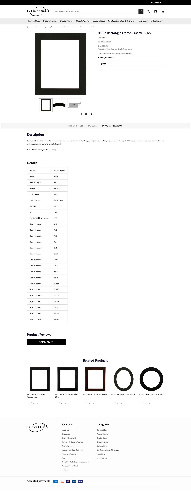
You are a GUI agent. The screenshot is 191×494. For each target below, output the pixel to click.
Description (75, 125)
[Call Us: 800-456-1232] (148, 11)
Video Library (157, 21)
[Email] (86, 114)
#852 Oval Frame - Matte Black (123, 394)
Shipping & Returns (69, 454)
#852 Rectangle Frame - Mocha (95, 394)
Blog (63, 458)
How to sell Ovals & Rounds (72, 442)
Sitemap (65, 470)
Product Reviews (112, 125)
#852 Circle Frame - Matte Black (151, 394)
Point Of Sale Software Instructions (75, 462)
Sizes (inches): (106, 57)
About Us (65, 430)
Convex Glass (34, 21)
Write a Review (102, 37)
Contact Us (66, 434)
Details (92, 125)
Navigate (67, 424)
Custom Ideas (99, 21)
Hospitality (143, 21)
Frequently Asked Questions (72, 450)
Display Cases (66, 21)
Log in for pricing (104, 41)
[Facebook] (82, 114)
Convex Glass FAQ (69, 438)
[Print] (91, 114)
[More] (41, 21)
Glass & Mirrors (82, 21)
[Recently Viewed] (155, 11)
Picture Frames (50, 21)
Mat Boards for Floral (70, 466)
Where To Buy (67, 446)
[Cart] (162, 11)
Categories (103, 424)
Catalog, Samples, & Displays (121, 21)
